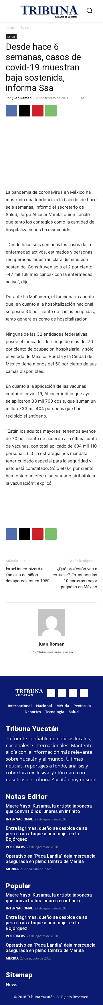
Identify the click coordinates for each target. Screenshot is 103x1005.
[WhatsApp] (51, 110)
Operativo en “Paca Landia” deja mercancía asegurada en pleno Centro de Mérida (51, 858)
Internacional (19, 819)
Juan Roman (21, 98)
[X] (24, 110)
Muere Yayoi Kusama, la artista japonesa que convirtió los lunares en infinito (49, 808)
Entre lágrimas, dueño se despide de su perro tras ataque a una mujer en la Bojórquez (46, 834)
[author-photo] (51, 636)
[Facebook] (11, 110)
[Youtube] (84, 693)
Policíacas (15, 846)
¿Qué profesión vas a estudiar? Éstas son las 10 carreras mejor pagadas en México (75, 577)
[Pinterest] (37, 110)
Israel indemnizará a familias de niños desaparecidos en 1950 (27, 574)
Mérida (12, 868)
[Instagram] (62, 693)
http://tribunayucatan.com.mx (51, 652)
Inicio (10, 27)
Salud (24, 27)
